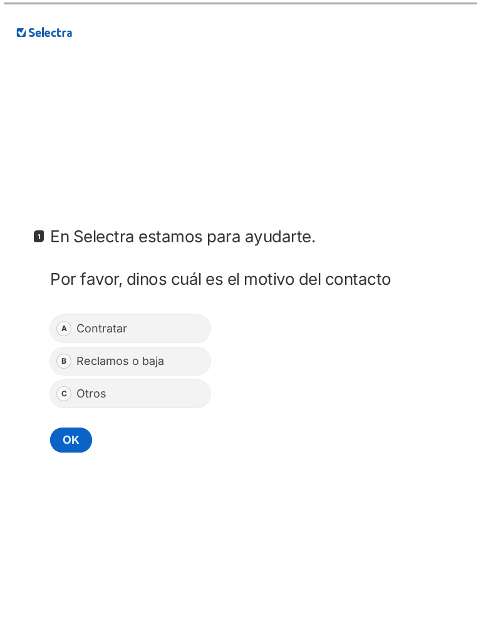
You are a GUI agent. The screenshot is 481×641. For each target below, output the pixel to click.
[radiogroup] (130, 361)
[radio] (130, 328)
